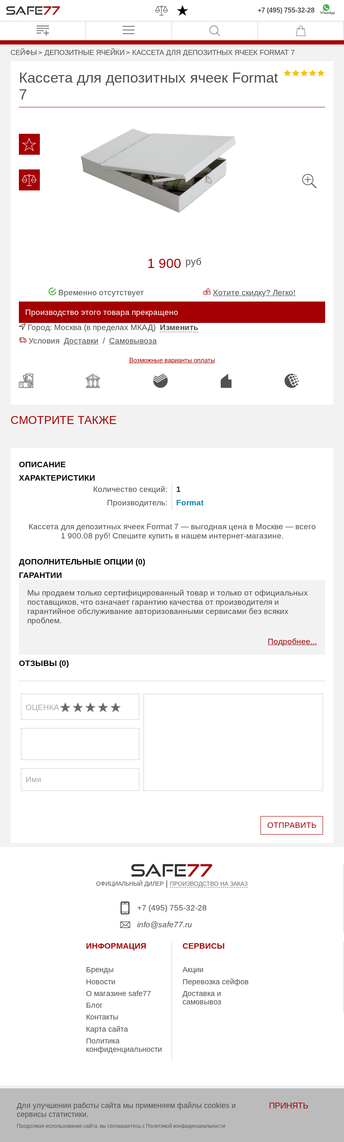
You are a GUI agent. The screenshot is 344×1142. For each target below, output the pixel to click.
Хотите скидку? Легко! (254, 292)
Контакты (102, 1017)
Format (189, 502)
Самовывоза (133, 340)
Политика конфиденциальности (124, 1045)
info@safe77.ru (164, 924)
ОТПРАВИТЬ (291, 825)
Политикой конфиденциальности (185, 1126)
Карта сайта (107, 1029)
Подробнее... (292, 641)
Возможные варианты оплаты (172, 360)
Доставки (81, 340)
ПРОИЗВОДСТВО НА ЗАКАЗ (209, 883)
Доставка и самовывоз (201, 997)
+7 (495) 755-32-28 (286, 10)
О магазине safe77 (118, 993)
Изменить (179, 327)
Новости (100, 982)
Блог (94, 1005)
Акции (192, 969)
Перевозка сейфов (215, 982)
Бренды (100, 969)
